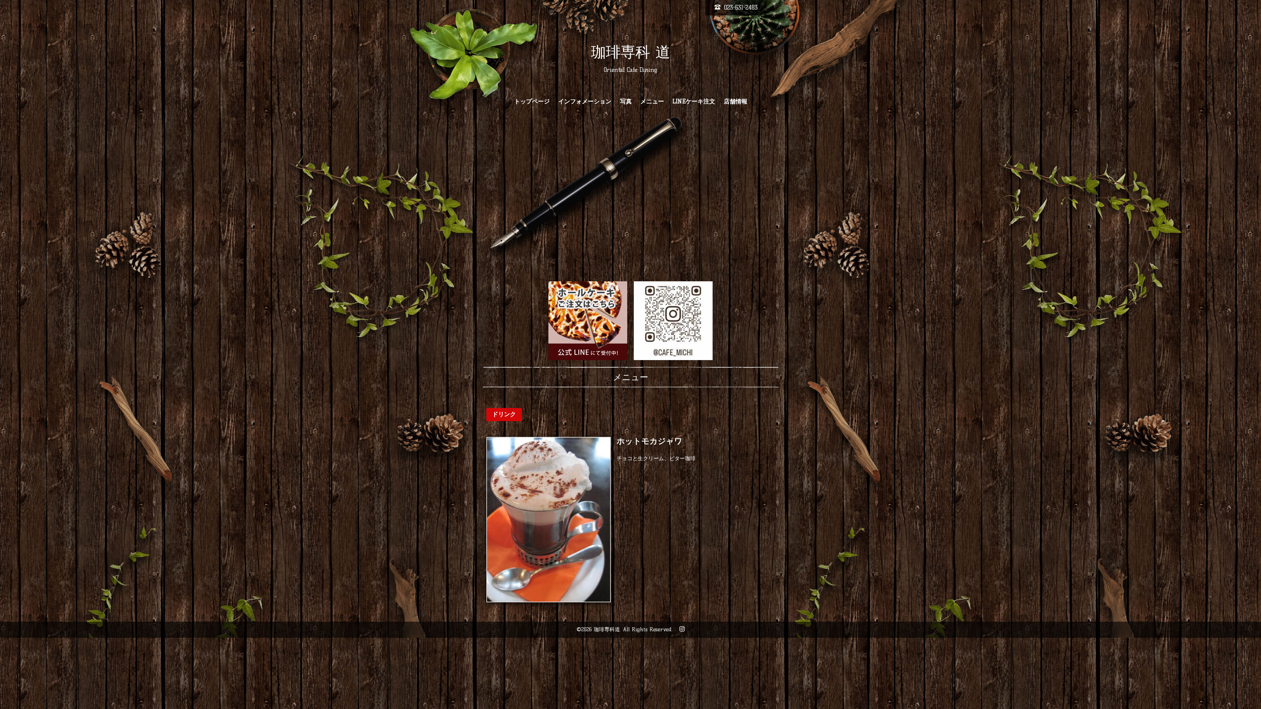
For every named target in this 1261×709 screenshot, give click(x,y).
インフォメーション (584, 101)
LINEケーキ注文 (694, 101)
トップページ (532, 101)
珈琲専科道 (607, 629)
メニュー (652, 101)
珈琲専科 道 (630, 52)
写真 (626, 101)
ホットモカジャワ (649, 441)
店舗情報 (735, 101)
